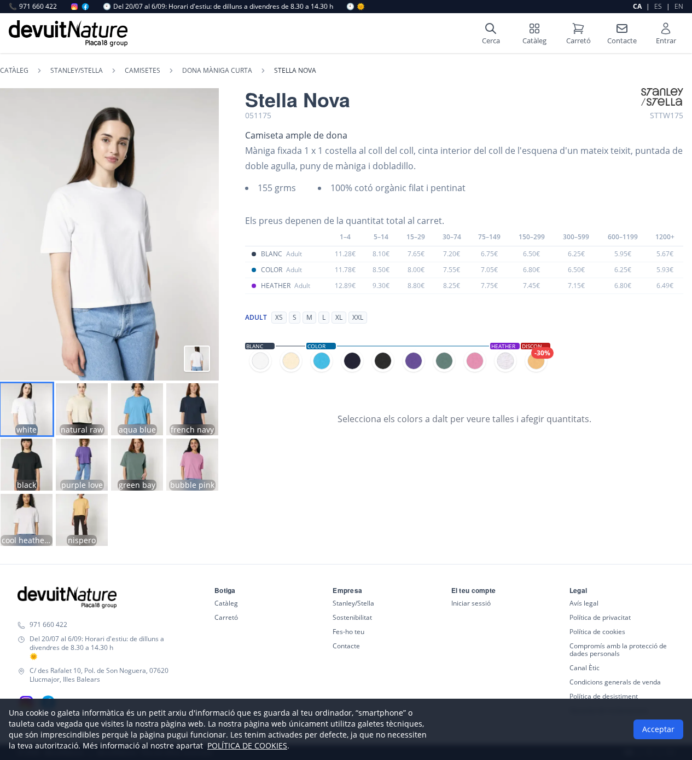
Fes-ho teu (348, 631)
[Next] (204, 234)
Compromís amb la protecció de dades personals (618, 649)
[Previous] (14, 234)
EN (678, 6)
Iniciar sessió (471, 603)
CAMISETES (142, 70)
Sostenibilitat (352, 617)
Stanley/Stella (353, 603)
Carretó (226, 617)
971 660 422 (33, 6)
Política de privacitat (600, 617)
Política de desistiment (603, 696)
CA (637, 6)
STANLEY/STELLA (76, 70)
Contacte (346, 645)
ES (658, 6)
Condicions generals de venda (615, 682)
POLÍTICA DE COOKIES (247, 745)
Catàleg (14, 70)
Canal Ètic (584, 667)
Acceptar (658, 729)
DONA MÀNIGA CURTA (217, 70)
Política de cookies (597, 631)
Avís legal (583, 603)
